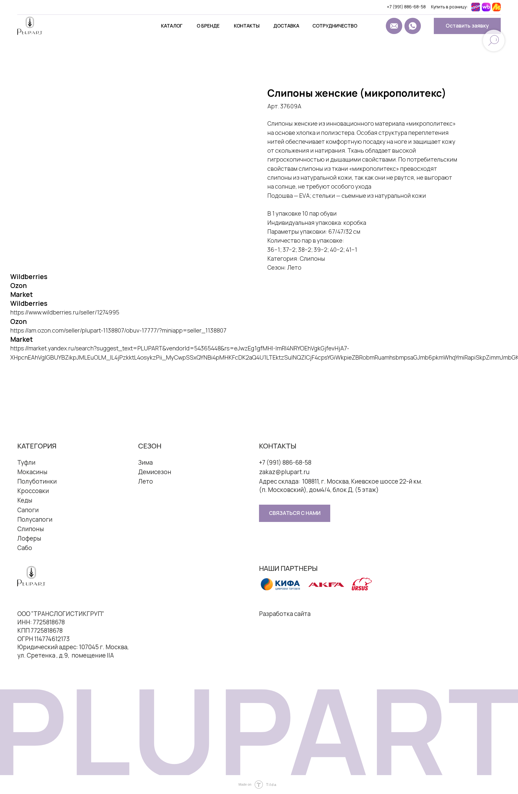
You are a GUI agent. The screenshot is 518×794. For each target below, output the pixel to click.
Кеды (24, 500)
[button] (467, 26)
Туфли (26, 462)
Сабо (24, 548)
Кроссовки (33, 491)
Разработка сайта (285, 613)
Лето (145, 481)
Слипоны (30, 529)
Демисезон (154, 472)
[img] (375, 26)
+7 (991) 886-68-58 (406, 7)
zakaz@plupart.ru (284, 472)
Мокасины (32, 472)
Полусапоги (34, 519)
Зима (145, 462)
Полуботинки (37, 481)
